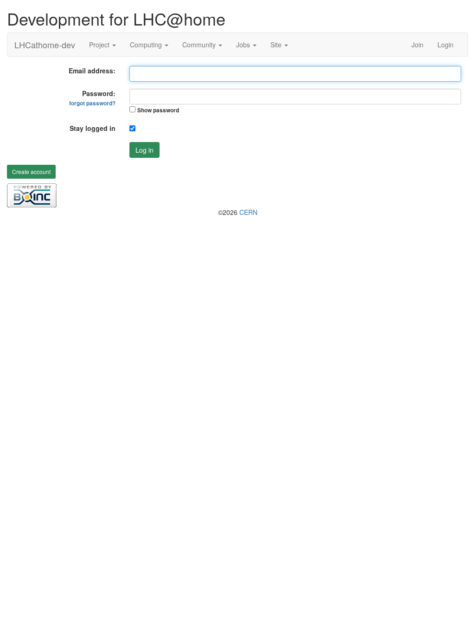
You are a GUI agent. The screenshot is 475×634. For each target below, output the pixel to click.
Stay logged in (93, 128)
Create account (31, 171)
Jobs (244, 44)
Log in (144, 150)
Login (445, 44)
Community (200, 44)
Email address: (92, 70)
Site (276, 44)
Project (100, 44)
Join (417, 44)
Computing (147, 44)
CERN (248, 212)
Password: (92, 98)
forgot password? (92, 103)
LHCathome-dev (44, 45)
